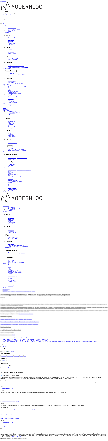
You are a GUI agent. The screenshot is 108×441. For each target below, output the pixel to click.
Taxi (9, 100)
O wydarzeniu (6, 26)
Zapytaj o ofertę (13, 14)
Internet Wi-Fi (11, 99)
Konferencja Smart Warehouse (14, 29)
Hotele (9, 42)
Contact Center (11, 51)
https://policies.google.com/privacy (7, 388)
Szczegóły (8, 375)
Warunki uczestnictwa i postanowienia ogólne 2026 (18, 67)
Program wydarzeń (43, 340)
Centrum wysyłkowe (12, 53)
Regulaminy (47, 339)
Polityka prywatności (16, 436)
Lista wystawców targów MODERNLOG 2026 (17, 74)
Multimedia (10, 31)
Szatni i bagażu (11, 82)
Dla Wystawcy (6, 32)
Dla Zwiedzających (7, 68)
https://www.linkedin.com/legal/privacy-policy (9, 401)
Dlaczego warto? (11, 37)
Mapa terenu (10, 88)
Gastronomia (10, 41)
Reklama (39, 339)
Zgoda (3, 375)
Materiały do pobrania (12, 105)
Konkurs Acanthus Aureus (13, 58)
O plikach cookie (15, 375)
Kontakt (4, 108)
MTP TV (10, 49)
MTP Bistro (10, 95)
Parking (9, 90)
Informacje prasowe (12, 104)
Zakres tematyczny (11, 30)
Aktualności (5, 25)
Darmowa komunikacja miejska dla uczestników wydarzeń (19, 86)
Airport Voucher (78, 341)
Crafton (9, 367)
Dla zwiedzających (12, 81)
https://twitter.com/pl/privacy (6, 426)
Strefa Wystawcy (6, 14)
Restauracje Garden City (13, 91)
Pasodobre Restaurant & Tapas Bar (15, 93)
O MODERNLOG (12, 28)
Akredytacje (10, 106)
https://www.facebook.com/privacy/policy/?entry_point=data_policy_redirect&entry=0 (17, 409)
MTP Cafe (10, 94)
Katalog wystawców (12, 75)
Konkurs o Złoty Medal (12, 59)
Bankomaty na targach (12, 96)
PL (3, 15)
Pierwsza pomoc (11, 101)
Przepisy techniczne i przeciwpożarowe (16, 66)
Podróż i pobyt (6, 84)
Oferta (36, 339)
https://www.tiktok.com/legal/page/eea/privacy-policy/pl (11, 430)
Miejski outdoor (11, 52)
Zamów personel (11, 43)
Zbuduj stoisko (11, 40)
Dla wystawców (11, 64)
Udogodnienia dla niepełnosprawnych (15, 97)
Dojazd (9, 85)
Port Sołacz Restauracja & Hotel (14, 92)
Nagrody (43, 339)
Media (4, 103)
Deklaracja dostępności (12, 102)
